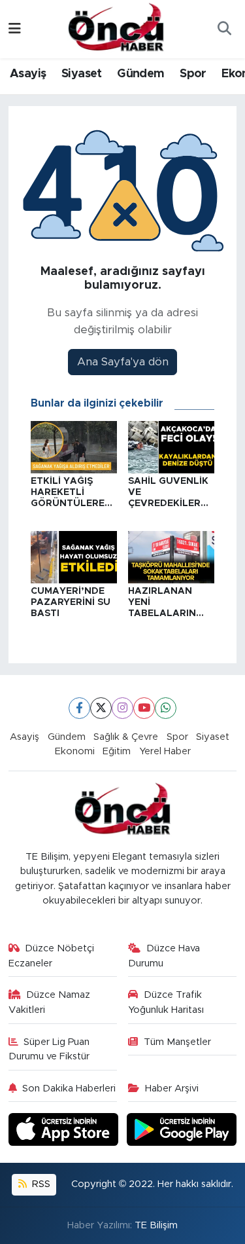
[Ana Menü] (14, 29)
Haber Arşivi (172, 1088)
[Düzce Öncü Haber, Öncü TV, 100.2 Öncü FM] (116, 28)
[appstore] (65, 1131)
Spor (193, 74)
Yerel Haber (165, 751)
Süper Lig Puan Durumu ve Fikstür (49, 1049)
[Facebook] (79, 708)
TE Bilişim (156, 1225)
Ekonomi (75, 751)
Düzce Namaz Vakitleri (49, 1002)
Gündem (140, 74)
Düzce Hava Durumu (164, 955)
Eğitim (117, 751)
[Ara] (224, 29)
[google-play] (182, 1131)
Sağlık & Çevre (125, 737)
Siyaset (81, 74)
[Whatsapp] (165, 708)
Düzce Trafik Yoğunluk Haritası (166, 1002)
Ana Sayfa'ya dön (123, 361)
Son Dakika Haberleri (69, 1088)
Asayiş (28, 74)
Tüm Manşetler (177, 1042)
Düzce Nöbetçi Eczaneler (51, 955)
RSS (39, 1184)
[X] (101, 708)
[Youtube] (144, 708)
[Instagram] (122, 708)
